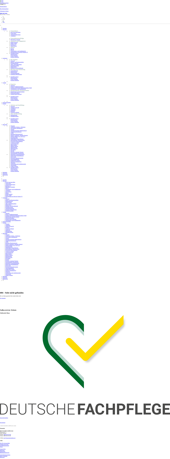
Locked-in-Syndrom (15, 142)
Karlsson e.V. (13, 44)
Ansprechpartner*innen (15, 34)
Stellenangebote (14, 115)
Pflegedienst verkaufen (15, 39)
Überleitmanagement (15, 73)
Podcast (12, 48)
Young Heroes (14, 46)
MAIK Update (14, 43)
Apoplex (12, 129)
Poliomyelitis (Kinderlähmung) (17, 155)
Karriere (4, 103)
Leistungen (5, 58)
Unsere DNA (13, 33)
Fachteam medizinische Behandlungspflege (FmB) (21, 87)
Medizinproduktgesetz (4, 452)
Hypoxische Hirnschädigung (17, 141)
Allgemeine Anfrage (4, 11)
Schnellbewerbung (14, 53)
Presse (1, 446)
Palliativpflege (14, 66)
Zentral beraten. (14, 72)
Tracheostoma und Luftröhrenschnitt (18, 164)
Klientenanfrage (3, 6)
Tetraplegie (13, 162)
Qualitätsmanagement (4, 445)
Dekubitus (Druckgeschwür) (17, 134)
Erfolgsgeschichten (7, 102)
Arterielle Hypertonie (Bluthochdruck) (19, 130)
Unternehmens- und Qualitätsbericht (18, 51)
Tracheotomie (13, 165)
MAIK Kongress (14, 42)
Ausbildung (13, 108)
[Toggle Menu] (0, 25)
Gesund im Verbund (15, 112)
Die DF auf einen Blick (15, 32)
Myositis (12, 150)
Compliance (13, 35)
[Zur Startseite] (85, 1)
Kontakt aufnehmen (15, 57)
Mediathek (5, 172)
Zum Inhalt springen (4, 3)
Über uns (5, 29)
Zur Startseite (3, 298)
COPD (12, 133)
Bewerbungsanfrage (4, 8)
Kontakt (2, 4)
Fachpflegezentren (14, 63)
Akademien (13, 110)
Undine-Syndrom (14, 166)
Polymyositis (13, 156)
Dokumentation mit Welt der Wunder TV (19, 52)
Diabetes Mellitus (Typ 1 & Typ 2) (18, 136)
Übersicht (13, 61)
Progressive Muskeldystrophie (17, 158)
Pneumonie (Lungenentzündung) (17, 154)
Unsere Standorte (14, 55)
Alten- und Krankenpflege (16, 64)
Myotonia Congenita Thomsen (17, 152)
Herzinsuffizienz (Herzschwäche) (18, 140)
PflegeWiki (5, 124)
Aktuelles (5, 28)
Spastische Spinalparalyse (16, 161)
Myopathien (13, 149)
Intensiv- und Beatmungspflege (17, 62)
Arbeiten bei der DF (15, 107)
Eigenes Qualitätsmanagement (17, 86)
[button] (3, 176)
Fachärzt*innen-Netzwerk (16, 94)
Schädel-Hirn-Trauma (15, 160)
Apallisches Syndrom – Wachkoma (18, 127)
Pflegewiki (2, 457)
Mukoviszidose (14, 145)
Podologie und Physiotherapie (17, 68)
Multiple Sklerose (14, 146)
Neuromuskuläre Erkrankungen (17, 153)
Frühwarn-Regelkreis (15, 93)
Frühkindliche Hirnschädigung (17, 139)
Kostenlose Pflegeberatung (16, 74)
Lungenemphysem (14, 143)
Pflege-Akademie (3, 456)
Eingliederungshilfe (15, 65)
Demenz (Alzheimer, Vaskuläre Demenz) (19, 135)
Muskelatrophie (14, 147)
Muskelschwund (14, 148)
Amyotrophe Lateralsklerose (17, 128)
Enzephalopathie (14, 137)
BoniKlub (13, 111)
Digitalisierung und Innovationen (17, 91)
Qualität (4, 82)
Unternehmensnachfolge (5, 454)
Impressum (5, 173)
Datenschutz (5, 174)
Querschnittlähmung (15, 159)
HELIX (12, 49)
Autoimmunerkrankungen (16, 131)
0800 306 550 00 (3, 13)
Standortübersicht (14, 70)
